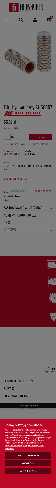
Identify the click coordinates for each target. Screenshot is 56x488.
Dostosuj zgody (28, 463)
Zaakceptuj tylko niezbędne (28, 455)
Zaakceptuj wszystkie (28, 471)
